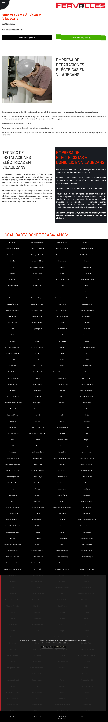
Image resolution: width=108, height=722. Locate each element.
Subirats (37, 501)
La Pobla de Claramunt (12, 470)
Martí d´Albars (62, 452)
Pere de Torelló (62, 242)
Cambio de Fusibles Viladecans (62, 718)
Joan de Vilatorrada (62, 279)
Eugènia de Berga (37, 563)
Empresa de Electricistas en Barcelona (21, 44)
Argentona (62, 378)
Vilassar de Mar (37, 322)
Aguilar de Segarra (37, 298)
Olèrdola (37, 532)
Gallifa (13, 446)
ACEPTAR (60, 647)
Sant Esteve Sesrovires (13, 464)
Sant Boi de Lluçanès (87, 255)
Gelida (37, 526)
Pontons (37, 378)
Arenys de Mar (12, 384)
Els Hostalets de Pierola (87, 347)
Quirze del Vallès (62, 477)
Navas (87, 563)
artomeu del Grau (37, 261)
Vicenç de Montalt (37, 255)
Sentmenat (87, 329)
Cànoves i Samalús (87, 384)
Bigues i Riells (37, 384)
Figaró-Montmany (12, 433)
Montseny (12, 279)
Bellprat (86, 409)
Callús (87, 415)
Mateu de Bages (37, 316)
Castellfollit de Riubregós (12, 544)
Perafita (37, 439)
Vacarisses (86, 495)
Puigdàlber (86, 242)
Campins (62, 390)
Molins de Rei (37, 366)
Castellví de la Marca (37, 248)
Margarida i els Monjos (62, 569)
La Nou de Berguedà (37, 470)
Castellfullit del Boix (86, 538)
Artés (37, 292)
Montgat (37, 341)
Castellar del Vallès (12, 557)
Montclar (87, 341)
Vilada (87, 483)
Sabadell (62, 464)
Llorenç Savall (86, 452)
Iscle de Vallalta (13, 285)
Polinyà (62, 366)
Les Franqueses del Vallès (62, 507)
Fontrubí (37, 335)
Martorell (13, 409)
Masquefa (62, 402)
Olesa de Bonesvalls (12, 532)
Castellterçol (62, 261)
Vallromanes (62, 489)
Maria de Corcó (37, 520)
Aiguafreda (12, 298)
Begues (86, 439)
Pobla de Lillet (87, 366)
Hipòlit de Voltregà (12, 310)
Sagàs (62, 446)
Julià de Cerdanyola (12, 396)
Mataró (62, 544)
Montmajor (12, 341)
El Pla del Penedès (37, 347)
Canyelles (87, 322)
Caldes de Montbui (37, 310)
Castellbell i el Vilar (86, 550)
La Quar (37, 513)
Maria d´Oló (37, 569)
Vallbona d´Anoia (62, 495)
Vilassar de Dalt (12, 550)
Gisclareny (62, 421)
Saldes (62, 501)
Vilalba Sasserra (86, 304)
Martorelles (87, 402)
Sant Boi (12, 261)
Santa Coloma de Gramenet (87, 520)
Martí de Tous (12, 322)
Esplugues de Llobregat (37, 433)
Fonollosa (87, 421)
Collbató (12, 329)
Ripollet (62, 396)
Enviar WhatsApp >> (80, 37)
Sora (37, 446)
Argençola (12, 452)
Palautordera (37, 464)
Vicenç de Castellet (62, 384)
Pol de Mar (37, 483)
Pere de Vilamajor (37, 242)
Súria (12, 501)
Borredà (37, 415)
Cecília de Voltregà (37, 304)
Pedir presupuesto (27, 37)
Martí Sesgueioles (62, 316)
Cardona (62, 563)
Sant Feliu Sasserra (62, 310)
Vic (13, 489)
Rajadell (12, 717)
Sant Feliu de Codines (87, 458)
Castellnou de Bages (37, 452)
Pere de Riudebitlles (87, 310)
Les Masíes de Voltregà (12, 507)
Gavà (62, 526)
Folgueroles (13, 427)
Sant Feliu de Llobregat (62, 458)
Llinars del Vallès (86, 501)
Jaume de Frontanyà (87, 279)
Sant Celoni (87, 513)
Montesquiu (62, 341)
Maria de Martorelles (12, 520)
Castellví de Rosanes (12, 248)
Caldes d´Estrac (37, 273)
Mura (62, 273)
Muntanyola (87, 273)
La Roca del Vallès (12, 513)
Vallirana (87, 489)
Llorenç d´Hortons (13, 458)
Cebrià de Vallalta (62, 255)
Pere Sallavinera (62, 483)
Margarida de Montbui (87, 569)
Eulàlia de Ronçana (87, 557)
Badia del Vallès (87, 544)
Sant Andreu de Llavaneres (13, 402)
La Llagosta (62, 470)
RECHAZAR (47, 647)
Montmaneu (87, 335)
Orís (37, 359)
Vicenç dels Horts (87, 248)
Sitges (37, 353)
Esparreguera (37, 329)
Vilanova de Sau (62, 304)
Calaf (86, 292)
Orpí (86, 353)
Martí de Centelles (62, 248)
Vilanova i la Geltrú (37, 550)
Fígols (87, 427)
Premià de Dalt (62, 538)
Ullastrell (62, 520)
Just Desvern (37, 458)
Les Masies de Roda (37, 507)
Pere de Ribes (12, 316)
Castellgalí (37, 717)
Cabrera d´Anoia (12, 415)
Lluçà (87, 446)
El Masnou (62, 347)
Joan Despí (37, 396)
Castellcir (37, 544)
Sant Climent (62, 513)
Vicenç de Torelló (12, 255)
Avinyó (12, 273)
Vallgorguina (12, 495)
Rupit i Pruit (37, 285)
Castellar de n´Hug (62, 557)
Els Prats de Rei (62, 329)
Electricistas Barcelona (7, 44)
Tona (62, 322)
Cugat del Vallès (87, 298)
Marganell (37, 409)
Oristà (13, 359)
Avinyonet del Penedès (12, 347)
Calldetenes (13, 421)
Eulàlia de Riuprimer (12, 563)
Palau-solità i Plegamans (12, 569)
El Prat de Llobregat (12, 353)
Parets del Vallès (62, 439)
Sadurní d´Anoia (12, 304)
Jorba (62, 335)
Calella (37, 279)
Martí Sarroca (86, 316)
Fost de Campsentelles (12, 477)
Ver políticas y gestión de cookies (53, 642)
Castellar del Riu (37, 557)
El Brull (12, 538)
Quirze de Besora (86, 477)
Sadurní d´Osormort (86, 464)
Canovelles (12, 390)
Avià (62, 415)
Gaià (12, 335)
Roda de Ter (13, 292)
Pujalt (87, 372)
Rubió (62, 285)
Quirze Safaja (37, 477)
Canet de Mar (37, 390)
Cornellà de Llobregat (12, 526)
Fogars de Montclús (37, 427)
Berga (62, 409)
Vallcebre (37, 495)
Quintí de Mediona (13, 483)
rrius (12, 267)
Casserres (62, 433)
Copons (62, 267)
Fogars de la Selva (62, 427)
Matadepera (37, 402)
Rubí (86, 285)
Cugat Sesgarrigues (62, 298)
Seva (62, 353)
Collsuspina (87, 267)
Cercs (87, 359)
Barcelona (12, 242)
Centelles (12, 366)
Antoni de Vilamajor (86, 396)
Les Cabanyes (86, 507)
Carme (87, 433)
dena (62, 532)
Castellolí (87, 261)
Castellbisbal (37, 372)
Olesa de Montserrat (87, 526)
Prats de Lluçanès (13, 378)
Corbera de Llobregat (37, 267)
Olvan (62, 359)
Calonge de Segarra (86, 390)
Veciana (37, 489)
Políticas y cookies (87, 717)
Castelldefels (87, 532)
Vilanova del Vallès (62, 550)
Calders (62, 292)
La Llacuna (37, 538)
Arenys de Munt (87, 378)
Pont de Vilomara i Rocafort (62, 372)
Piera (12, 439)
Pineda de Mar (12, 372)
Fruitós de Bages (86, 470)
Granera (37, 421)
